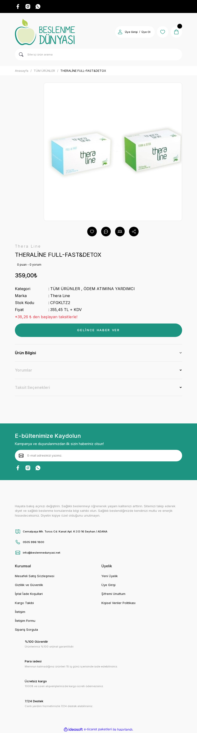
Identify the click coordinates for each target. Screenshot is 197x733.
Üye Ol (146, 32)
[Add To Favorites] (92, 231)
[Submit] (21, 455)
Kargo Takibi (24, 603)
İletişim (20, 612)
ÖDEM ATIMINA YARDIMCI (109, 288)
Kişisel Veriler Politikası (118, 603)
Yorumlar (23, 370)
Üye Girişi (131, 32)
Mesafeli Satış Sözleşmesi (34, 576)
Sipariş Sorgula (26, 629)
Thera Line (60, 295)
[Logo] (45, 32)
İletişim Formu (25, 621)
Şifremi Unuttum (113, 594)
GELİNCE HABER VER (98, 330)
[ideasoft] (73, 729)
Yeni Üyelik (109, 576)
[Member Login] (120, 32)
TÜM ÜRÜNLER (65, 288)
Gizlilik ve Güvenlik (29, 585)
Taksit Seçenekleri (32, 387)
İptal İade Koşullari (29, 594)
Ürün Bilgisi (25, 352)
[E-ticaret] (98, 729)
